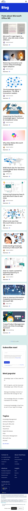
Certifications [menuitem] (5, 482)
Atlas (4, 433)
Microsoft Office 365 (8, 424)
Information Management (10, 436)
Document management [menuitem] (5, 473)
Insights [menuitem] (17, 468)
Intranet (5, 440)
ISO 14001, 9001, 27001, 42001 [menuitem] (5, 485)
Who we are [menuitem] (17, 457)
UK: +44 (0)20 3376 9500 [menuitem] (5, 457)
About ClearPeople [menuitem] (20, 455)
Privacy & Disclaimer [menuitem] (18, 459)
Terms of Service (7, 365)
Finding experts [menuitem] (4, 477)
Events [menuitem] (16, 477)
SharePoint (6, 428)
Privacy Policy (3, 502)
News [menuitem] (16, 470)
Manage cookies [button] (7, 508)
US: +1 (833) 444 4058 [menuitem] (5, 459)
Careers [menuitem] (2, 464)
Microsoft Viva (7, 438)
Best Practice (6, 426)
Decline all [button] (20, 508)
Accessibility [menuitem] (17, 464)
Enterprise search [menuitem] (4, 475)
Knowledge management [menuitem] (6, 470)
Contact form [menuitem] (3, 461)
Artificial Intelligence (8, 421)
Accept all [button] (14, 508)
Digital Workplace (8, 431)
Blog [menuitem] (15, 475)
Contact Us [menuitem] (4, 455)
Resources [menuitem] (16, 473)
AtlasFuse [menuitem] (4, 468)
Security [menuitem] (16, 461)
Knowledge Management (10, 419)
